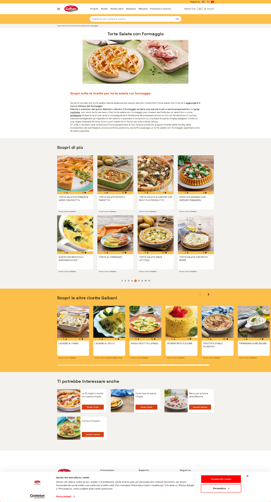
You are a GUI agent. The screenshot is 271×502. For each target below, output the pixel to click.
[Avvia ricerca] (176, 19)
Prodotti (94, 8)
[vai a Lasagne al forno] (73, 322)
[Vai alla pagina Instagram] (208, 2)
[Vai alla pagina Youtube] (212, 2)
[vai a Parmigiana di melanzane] (254, 322)
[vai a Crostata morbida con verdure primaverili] (196, 173)
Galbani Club (190, 8)
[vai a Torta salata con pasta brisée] (196, 233)
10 (146, 280)
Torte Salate (72, 26)
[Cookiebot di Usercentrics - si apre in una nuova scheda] (37, 496)
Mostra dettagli (63, 496)
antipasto (75, 115)
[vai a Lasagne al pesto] (109, 322)
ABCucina (143, 8)
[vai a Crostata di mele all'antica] (218, 322)
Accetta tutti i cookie (221, 479)
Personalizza (219, 488)
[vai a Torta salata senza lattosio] (156, 233)
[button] (208, 294)
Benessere (131, 8)
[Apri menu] (58, 9)
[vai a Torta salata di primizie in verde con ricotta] (75, 173)
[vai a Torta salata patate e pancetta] (115, 173)
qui (162, 485)
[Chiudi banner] (247, 476)
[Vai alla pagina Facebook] (203, 2)
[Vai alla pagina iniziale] (71, 9)
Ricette (104, 8)
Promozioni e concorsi (160, 8)
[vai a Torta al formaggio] (115, 233)
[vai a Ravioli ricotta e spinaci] (145, 322)
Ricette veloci (117, 8)
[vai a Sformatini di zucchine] (181, 322)
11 (149, 280)
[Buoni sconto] (201, 9)
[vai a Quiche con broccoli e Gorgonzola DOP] (75, 233)
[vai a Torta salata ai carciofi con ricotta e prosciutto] (156, 173)
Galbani (59, 26)
